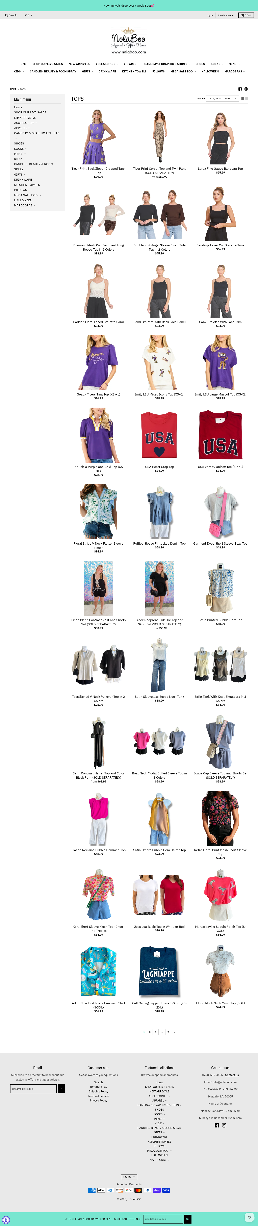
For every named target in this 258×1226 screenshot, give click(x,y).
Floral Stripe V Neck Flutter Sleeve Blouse (98, 545)
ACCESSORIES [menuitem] (105, 64)
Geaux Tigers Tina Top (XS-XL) (98, 394)
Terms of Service (98, 1096)
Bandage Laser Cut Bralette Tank (220, 245)
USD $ (26, 15)
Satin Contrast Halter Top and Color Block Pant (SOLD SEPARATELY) (98, 775)
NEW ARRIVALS (25, 117)
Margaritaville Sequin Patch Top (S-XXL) (220, 929)
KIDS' (18, 159)
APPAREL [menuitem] (130, 64)
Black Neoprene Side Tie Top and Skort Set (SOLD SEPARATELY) (159, 622)
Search (98, 1082)
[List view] (246, 98)
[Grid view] (242, 98)
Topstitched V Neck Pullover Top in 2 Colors (98, 699)
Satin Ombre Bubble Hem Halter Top (159, 850)
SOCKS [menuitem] (215, 64)
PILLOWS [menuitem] (158, 71)
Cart (248, 15)
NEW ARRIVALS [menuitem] (79, 64)
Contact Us (232, 1075)
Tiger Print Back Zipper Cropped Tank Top (98, 170)
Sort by (201, 98)
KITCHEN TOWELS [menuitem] (134, 71)
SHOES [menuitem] (200, 64)
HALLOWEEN (23, 200)
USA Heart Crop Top (159, 467)
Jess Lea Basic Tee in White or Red (159, 927)
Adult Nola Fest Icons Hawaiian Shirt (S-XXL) (98, 1005)
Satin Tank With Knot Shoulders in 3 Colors (220, 699)
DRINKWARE (23, 179)
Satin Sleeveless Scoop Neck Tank (159, 697)
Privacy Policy (98, 1100)
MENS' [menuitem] (233, 64)
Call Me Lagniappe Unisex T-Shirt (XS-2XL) (159, 1005)
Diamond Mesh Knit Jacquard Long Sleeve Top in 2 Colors (98, 247)
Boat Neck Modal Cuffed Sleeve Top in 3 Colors (159, 775)
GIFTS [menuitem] (86, 71)
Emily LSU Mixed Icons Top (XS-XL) (159, 394)
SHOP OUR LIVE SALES (30, 112)
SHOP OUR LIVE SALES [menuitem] (47, 64)
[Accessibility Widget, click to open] (6, 1220)
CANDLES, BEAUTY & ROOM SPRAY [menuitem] (53, 71)
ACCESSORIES (24, 123)
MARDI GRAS (23, 205)
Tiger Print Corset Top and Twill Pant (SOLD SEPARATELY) (159, 170)
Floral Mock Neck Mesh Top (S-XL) (220, 1003)
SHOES (19, 143)
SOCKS (19, 149)
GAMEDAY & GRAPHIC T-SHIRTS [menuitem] (165, 64)
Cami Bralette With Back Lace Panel (159, 322)
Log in (209, 15)
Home (13, 89)
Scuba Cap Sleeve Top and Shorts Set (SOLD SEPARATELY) (221, 775)
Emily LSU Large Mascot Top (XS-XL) (221, 394)
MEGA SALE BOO (26, 195)
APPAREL (20, 128)
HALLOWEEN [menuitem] (210, 71)
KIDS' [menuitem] (18, 71)
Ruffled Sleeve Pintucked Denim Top (159, 543)
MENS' (18, 154)
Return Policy (98, 1087)
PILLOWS (20, 190)
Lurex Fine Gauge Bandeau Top (220, 168)
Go (187, 1219)
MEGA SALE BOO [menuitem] (182, 71)
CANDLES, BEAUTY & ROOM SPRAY (159, 1128)
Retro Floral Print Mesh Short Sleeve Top (220, 852)
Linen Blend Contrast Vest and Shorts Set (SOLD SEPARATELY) (98, 622)
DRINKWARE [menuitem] (107, 71)
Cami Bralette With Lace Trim (220, 322)
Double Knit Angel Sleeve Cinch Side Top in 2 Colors (159, 247)
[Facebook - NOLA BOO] (240, 89)
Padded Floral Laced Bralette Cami (98, 322)
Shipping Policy (98, 1091)
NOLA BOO (134, 1199)
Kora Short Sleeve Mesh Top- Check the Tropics (98, 929)
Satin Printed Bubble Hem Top (220, 620)
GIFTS (18, 174)
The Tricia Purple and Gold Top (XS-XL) (98, 469)
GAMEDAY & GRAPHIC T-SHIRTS (158, 1105)
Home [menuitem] (23, 64)
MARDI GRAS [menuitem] (233, 71)
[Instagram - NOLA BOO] (246, 89)
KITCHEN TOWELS (27, 185)
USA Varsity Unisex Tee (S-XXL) (220, 467)
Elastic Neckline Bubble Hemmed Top (99, 850)
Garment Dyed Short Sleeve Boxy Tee (220, 543)
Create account (226, 15)
